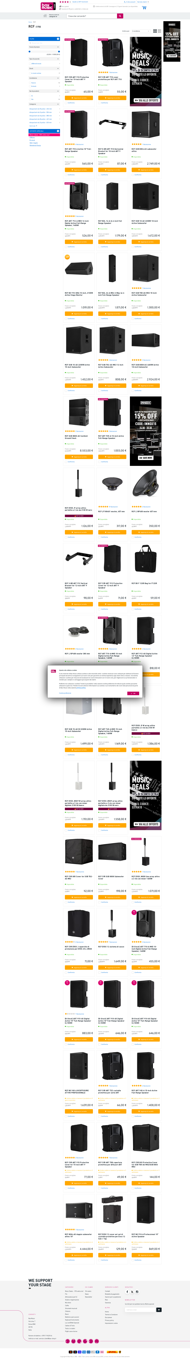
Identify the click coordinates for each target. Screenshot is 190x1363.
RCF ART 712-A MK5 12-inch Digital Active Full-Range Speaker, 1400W (77, 223)
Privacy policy (109, 1320)
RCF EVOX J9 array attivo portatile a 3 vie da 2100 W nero (78, 509)
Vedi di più (32, 126)
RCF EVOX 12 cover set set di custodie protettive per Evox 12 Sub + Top (111, 1236)
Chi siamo (88, 1291)
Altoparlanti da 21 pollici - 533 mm (40, 122)
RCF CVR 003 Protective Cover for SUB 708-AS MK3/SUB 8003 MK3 (145, 1164)
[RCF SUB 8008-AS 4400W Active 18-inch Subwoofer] (146, 341)
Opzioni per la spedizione (113, 1297)
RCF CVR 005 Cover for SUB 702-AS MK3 (79, 877)
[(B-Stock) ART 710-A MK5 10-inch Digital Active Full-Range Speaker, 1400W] (146, 925)
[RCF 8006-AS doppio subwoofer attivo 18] (79, 1211)
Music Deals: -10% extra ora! (74, 1291)
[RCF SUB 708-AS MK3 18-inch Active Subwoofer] (146, 269)
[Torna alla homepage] (45, 15)
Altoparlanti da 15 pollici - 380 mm (40, 116)
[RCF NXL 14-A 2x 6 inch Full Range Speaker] (112, 197)
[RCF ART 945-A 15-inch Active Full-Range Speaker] (146, 1067)
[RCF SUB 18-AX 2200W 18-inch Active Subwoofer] (146, 197)
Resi (106, 1300)
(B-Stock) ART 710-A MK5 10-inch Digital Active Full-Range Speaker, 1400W (144, 948)
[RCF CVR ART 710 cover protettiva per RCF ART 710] (112, 54)
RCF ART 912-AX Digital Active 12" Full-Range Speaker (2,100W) (145, 655)
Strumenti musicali (71, 1308)
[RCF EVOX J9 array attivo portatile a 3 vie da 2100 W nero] (79, 484)
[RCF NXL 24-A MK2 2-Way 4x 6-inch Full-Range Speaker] (112, 269)
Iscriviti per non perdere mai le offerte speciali (139, 1304)
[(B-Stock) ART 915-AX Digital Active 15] (79, 995)
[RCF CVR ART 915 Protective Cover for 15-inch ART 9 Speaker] (79, 1139)
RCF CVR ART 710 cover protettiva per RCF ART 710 (110, 78)
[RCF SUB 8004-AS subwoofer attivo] (146, 125)
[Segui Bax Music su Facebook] (127, 1292)
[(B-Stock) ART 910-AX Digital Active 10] (112, 995)
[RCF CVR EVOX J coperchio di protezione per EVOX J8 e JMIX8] (79, 925)
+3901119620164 (46, 1336)
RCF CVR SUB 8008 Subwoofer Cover (111, 877)
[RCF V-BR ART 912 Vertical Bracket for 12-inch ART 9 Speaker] (79, 560)
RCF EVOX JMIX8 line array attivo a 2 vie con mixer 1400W (146, 877)
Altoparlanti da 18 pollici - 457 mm (40, 119)
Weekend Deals (35, 145)
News (87, 1294)
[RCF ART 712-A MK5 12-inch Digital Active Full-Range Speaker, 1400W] (79, 197)
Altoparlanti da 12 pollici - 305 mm (40, 112)
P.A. (66, 1294)
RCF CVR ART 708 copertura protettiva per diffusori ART (110, 1163)
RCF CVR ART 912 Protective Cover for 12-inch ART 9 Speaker (110, 585)
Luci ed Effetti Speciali (72, 1323)
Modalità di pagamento (112, 1294)
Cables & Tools (70, 1325)
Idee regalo (34, 143)
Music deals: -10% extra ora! (40, 135)
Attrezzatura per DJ (71, 1297)
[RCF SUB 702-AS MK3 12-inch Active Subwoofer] (112, 341)
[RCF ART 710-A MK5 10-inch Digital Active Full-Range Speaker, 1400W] (112, 632)
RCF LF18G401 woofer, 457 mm (111, 511)
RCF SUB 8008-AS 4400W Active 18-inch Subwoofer (145, 366)
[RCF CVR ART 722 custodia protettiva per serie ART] (112, 1067)
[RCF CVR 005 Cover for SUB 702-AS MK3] (79, 853)
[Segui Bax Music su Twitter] (132, 1292)
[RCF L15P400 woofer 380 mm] (79, 632)
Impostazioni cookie (111, 1323)
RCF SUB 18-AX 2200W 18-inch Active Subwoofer (145, 222)
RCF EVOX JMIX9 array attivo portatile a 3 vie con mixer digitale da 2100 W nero (110, 803)
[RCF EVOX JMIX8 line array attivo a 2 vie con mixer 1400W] (146, 853)
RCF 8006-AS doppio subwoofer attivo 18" (78, 1235)
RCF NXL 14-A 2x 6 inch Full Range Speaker (110, 222)
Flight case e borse (71, 1331)
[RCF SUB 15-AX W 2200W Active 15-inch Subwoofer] (79, 702)
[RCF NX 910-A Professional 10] (146, 1211)
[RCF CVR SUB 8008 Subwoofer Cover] (112, 853)
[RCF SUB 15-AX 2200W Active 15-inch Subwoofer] (79, 341)
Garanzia (108, 1303)
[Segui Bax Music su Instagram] (137, 1292)
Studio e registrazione (72, 1300)
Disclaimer (108, 1317)
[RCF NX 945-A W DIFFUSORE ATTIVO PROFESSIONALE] (79, 1067)
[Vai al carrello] (144, 7)
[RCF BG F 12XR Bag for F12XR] (146, 560)
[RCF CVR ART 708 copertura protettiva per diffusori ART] (112, 1139)
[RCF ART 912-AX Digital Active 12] (146, 632)
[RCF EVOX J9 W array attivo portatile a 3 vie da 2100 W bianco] (146, 702)
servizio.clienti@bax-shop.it (47, 1338)
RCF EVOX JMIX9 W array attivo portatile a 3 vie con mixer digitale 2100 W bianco (78, 803)
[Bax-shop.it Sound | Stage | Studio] (48, 6)
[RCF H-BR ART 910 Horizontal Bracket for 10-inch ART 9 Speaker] (112, 125)
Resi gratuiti (65, 6)
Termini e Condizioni (111, 1314)
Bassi (67, 1314)
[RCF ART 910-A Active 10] (79, 125)
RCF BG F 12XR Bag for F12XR (144, 583)
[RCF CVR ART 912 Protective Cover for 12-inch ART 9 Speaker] (112, 560)
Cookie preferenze (65, 693)
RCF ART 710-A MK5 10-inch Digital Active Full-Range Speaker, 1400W (110, 655)
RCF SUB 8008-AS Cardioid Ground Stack (76, 437)
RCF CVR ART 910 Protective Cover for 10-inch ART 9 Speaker (77, 79)
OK (134, 693)
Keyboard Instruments (72, 1320)
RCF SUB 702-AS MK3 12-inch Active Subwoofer (110, 366)
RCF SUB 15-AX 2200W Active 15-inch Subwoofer (77, 366)
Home (107, 1312)
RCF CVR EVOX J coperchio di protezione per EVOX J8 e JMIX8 (78, 947)
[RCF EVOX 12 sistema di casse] (112, 925)
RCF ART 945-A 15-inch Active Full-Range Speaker (144, 1091)
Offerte (32, 138)
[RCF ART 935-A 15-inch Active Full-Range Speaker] (112, 413)
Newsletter (88, 1297)
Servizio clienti (111, 1287)
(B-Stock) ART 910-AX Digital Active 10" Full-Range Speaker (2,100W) (111, 1020)
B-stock (32, 140)
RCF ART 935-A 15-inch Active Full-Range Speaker (111, 437)
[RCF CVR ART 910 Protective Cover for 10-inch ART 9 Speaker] (79, 54)
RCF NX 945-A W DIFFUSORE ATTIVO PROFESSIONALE (77, 1091)
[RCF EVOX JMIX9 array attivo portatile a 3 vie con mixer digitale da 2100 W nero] (112, 777)
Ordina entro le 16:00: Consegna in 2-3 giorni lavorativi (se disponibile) (117, 6)
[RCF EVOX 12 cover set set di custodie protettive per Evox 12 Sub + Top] (112, 1211)
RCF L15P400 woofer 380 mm (77, 653)
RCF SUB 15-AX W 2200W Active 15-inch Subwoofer (78, 730)
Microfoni (68, 1303)
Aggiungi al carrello (80, 98)
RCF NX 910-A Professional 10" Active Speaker (145, 1235)
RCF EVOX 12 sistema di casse (111, 946)
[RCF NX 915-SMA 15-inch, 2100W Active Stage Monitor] (79, 269)
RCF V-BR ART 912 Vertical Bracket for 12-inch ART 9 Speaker (76, 585)
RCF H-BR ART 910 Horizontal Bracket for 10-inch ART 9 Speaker (110, 151)
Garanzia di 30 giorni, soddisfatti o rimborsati (75, 9)
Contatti (107, 1291)
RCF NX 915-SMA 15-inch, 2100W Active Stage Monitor (79, 294)
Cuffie (67, 1305)
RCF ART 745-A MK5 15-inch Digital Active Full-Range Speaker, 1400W (110, 731)
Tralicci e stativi (70, 1328)
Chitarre (67, 1311)
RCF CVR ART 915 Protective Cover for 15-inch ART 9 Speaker (77, 1164)
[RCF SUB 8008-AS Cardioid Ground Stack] (79, 413)
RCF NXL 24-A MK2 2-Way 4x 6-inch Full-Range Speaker (111, 294)
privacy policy (81, 688)
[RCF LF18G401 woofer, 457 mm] (112, 484)
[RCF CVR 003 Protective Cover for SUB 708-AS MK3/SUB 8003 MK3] (146, 1139)
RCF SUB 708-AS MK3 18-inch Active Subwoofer (144, 294)
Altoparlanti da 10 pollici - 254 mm (40, 109)
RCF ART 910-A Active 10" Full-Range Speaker (78, 150)
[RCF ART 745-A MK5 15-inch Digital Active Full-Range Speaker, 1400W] (112, 702)
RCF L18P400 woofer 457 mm (144, 511)
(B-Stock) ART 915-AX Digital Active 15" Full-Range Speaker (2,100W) (78, 1020)
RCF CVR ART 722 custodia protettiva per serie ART (109, 1091)
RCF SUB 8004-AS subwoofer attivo (144, 150)
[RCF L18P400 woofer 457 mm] (146, 484)
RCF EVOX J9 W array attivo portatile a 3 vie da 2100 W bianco (143, 727)
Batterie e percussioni (72, 1317)
